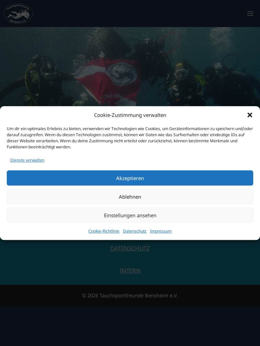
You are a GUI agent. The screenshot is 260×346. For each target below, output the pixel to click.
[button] (249, 115)
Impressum (161, 231)
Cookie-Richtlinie (104, 231)
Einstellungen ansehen (130, 215)
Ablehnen (130, 196)
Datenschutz (135, 231)
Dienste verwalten (27, 160)
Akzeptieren (130, 178)
